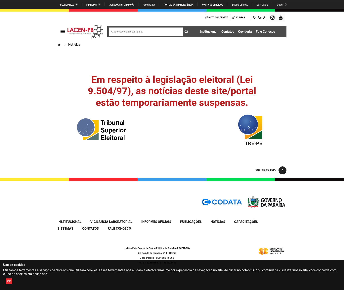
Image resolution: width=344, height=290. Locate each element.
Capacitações (246, 222)
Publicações (191, 222)
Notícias (218, 222)
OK (9, 281)
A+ (260, 18)
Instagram (273, 18)
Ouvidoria (149, 5)
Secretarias (67, 5)
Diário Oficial (240, 5)
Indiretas (91, 5)
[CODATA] (222, 203)
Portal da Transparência (178, 5)
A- (254, 18)
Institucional (208, 31)
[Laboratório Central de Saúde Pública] (85, 32)
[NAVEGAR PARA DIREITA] (285, 4)
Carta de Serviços (212, 5)
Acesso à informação (122, 5)
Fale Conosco (265, 31)
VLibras (240, 17)
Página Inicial (60, 44)
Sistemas (65, 228)
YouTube (281, 18)
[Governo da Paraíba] (266, 206)
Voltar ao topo (266, 169)
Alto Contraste (218, 17)
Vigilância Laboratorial (111, 222)
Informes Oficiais (156, 222)
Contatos (262, 5)
